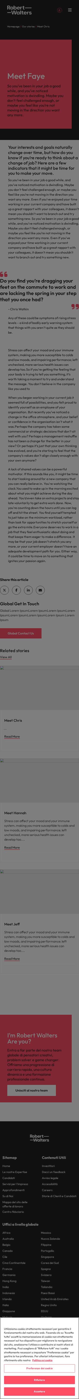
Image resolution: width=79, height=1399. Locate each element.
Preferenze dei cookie (39, 1368)
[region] (39, 1358)
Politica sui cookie (42, 1360)
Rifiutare (39, 1380)
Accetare (39, 1391)
